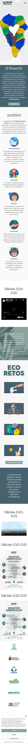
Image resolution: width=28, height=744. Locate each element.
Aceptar (14, 730)
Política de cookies (8, 741)
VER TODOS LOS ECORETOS (14, 462)
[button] (26, 716)
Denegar (14, 734)
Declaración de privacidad (18, 741)
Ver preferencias (14, 738)
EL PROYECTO (14, 104)
